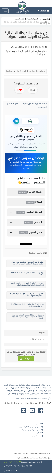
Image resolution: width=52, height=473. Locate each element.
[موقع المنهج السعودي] (26, 3)
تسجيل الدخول (26, 358)
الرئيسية (45, 19)
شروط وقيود (25, 465)
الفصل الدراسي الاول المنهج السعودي (26, 19)
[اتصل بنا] (23, 410)
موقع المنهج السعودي (11, 461)
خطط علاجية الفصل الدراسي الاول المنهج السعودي (27, 105)
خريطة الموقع (10, 470)
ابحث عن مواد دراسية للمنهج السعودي (30, 427)
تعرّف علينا (39, 424)
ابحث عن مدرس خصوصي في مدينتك (31, 430)
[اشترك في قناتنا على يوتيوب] (32, 410)
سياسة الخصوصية (36, 436)
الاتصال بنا (39, 433)
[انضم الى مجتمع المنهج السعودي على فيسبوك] (40, 410)
